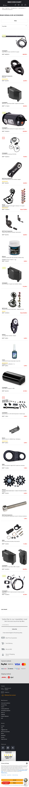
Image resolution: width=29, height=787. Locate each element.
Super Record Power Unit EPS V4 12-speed (10, 51)
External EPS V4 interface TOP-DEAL (9, 154)
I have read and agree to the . (12, 632)
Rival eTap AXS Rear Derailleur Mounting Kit (11, 541)
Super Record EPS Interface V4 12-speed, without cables (13, 128)
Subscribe (14, 629)
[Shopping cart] (25, 5)
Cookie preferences (5, 708)
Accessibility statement (5, 710)
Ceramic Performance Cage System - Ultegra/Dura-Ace (13, 309)
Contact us (7, 692)
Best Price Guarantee (5, 731)
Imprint (2, 706)
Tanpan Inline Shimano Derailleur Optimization (11, 232)
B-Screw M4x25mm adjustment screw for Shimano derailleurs (14, 515)
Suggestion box (4, 729)
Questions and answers (8, 689)
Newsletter (3, 735)
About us (3, 712)
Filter (15, 20)
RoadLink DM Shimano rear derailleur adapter (11, 179)
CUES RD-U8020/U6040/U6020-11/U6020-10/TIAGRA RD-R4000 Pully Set (14, 490)
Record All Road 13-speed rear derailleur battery (12, 283)
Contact (2, 726)
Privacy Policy (4, 704)
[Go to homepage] (14, 2)
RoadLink (7, 77)
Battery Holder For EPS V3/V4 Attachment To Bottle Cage (13, 413)
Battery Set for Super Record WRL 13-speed (10, 566)
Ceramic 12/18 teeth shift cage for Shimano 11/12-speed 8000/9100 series (13, 205)
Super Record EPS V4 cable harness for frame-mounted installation (13, 592)
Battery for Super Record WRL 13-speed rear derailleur (13, 103)
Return (2, 733)
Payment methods (6, 661)
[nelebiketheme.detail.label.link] (14, 42)
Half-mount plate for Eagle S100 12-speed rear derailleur (13, 465)
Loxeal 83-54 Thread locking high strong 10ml (11, 360)
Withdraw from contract (10, 695)
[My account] (22, 5)
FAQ (2, 727)
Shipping (3, 714)
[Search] (15, 5)
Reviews (2, 737)
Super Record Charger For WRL (8, 388)
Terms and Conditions (5, 703)
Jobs (2, 718)
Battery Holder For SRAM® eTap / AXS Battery (11, 438)
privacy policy (19, 632)
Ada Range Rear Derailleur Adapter (9, 335)
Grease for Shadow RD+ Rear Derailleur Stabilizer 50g (13, 257)
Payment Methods (5, 716)
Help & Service (4, 739)
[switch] (25, 785)
